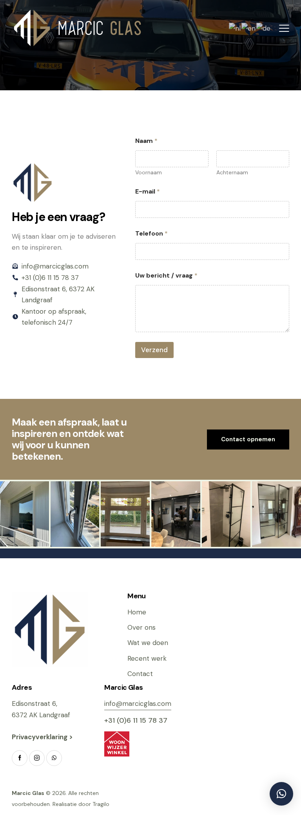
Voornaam (148, 172)
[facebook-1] (19, 758)
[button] (284, 27)
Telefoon (151, 233)
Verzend (154, 349)
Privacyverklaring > (43, 737)
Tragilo (100, 804)
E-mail (147, 191)
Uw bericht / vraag (166, 275)
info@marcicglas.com (137, 703)
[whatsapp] (54, 758)
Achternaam (232, 172)
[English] (248, 27)
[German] (263, 27)
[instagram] (37, 758)
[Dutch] (235, 27)
